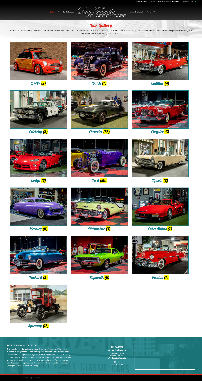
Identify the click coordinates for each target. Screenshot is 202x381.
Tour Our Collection (66, 12)
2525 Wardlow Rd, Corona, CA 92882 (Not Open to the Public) (158, 2)
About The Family (137, 12)
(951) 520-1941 (188, 2)
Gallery (52, 12)
